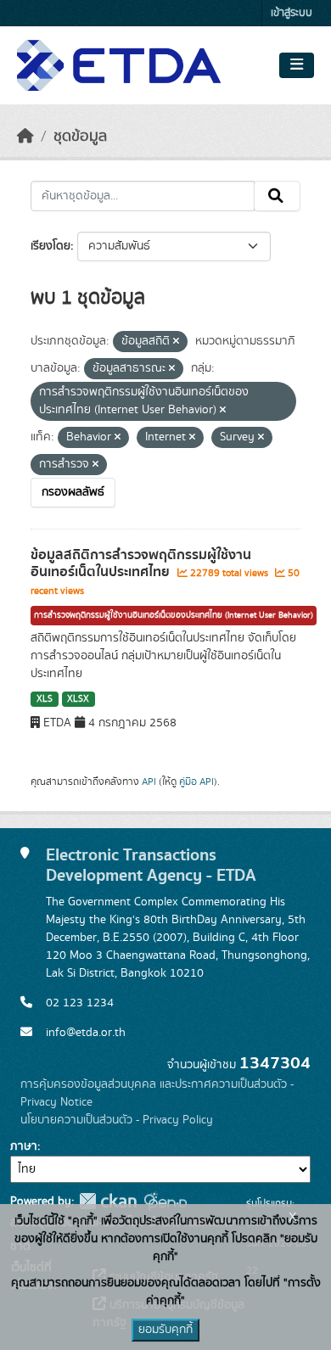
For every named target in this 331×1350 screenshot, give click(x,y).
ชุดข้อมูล (80, 137)
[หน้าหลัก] (25, 137)
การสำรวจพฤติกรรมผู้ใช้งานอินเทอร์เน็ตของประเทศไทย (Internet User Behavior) (173, 615)
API (149, 781)
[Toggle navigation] (296, 65)
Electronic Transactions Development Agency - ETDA (151, 865)
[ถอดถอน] (176, 342)
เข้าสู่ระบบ (291, 13)
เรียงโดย (50, 246)
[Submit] (277, 196)
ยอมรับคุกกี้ (165, 1329)
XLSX (78, 699)
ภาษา (23, 1146)
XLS (44, 699)
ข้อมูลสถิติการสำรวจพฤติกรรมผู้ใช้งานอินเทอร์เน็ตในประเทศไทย (141, 564)
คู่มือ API (196, 781)
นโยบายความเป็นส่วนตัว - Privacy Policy (116, 1120)
